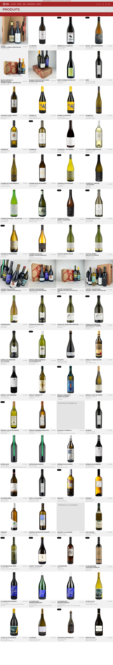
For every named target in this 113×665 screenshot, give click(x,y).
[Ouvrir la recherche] (103, 4)
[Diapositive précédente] (58, 238)
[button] (108, 14)
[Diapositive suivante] (83, 238)
